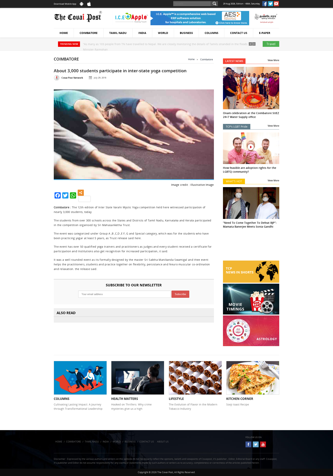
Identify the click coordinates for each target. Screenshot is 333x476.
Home (64, 33)
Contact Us (238, 33)
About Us (163, 441)
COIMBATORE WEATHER (251, 246)
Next (206, 133)
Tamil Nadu (118, 33)
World (163, 33)
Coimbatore (89, 33)
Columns (211, 33)
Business (186, 33)
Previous (61, 133)
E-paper (264, 33)
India (142, 33)
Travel (271, 44)
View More (273, 60)
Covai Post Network (72, 77)
